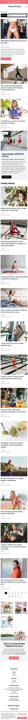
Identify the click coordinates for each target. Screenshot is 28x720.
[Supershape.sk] (15, 6)
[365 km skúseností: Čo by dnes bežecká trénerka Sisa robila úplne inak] (14, 568)
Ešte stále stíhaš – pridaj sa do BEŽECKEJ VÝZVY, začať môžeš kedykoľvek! (14, 1)
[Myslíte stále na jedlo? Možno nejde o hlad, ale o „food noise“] (14, 196)
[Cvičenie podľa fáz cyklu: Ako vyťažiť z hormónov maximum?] (14, 265)
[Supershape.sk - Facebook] (11, 711)
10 (15, 596)
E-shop (14, 675)
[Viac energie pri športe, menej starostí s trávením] (14, 500)
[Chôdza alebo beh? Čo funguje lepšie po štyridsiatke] (14, 466)
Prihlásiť (26, 6)
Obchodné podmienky (14, 690)
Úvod (14, 671)
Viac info (6, 177)
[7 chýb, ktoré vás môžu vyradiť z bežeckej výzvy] (14, 331)
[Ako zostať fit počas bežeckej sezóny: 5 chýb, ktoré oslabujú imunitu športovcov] (14, 74)
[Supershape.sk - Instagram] (14, 711)
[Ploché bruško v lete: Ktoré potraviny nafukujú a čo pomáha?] (14, 398)
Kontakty (14, 692)
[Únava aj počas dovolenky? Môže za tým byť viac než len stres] (14, 298)
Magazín (14, 674)
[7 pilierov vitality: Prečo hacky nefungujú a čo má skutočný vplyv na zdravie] (14, 533)
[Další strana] (19, 596)
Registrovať (14, 682)
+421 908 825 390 (14, 698)
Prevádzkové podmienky (14, 687)
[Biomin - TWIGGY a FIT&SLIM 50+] (21, 608)
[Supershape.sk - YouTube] (16, 711)
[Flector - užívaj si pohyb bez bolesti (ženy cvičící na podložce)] (7, 622)
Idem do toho (13, 658)
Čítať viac (5, 58)
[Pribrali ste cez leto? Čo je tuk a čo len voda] (14, 29)
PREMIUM (14, 672)
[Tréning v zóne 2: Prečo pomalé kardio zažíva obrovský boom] (14, 365)
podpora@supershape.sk (14, 700)
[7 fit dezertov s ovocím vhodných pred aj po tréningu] (14, 109)
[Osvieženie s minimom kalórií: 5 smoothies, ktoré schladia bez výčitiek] (14, 431)
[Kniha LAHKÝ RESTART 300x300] (7, 608)
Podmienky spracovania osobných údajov (14, 689)
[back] (2, 593)
